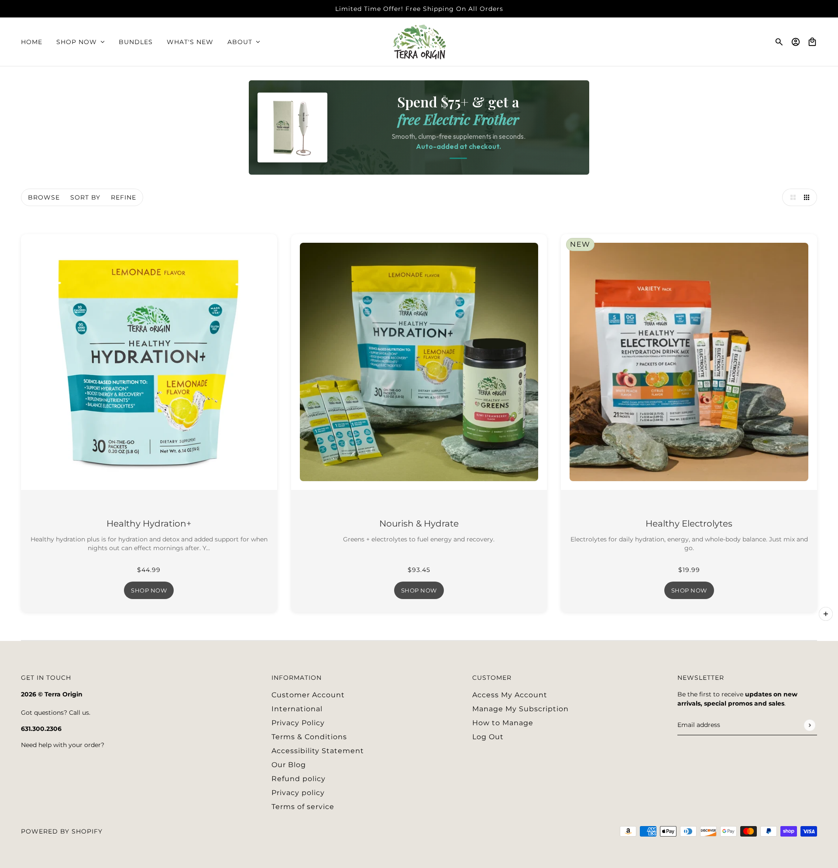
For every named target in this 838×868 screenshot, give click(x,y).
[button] (791, 197)
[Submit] (809, 725)
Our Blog (288, 765)
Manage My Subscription (520, 709)
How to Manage (502, 723)
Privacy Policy (298, 723)
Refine (123, 197)
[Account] (795, 42)
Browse (44, 197)
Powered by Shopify (62, 831)
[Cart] (812, 42)
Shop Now (149, 590)
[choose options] (826, 614)
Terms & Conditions (309, 737)
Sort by (85, 197)
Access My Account (509, 695)
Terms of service (302, 807)
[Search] (779, 42)
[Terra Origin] (419, 41)
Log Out (488, 737)
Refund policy (298, 779)
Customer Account (308, 695)
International (297, 709)
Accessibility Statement (317, 751)
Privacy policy (298, 793)
